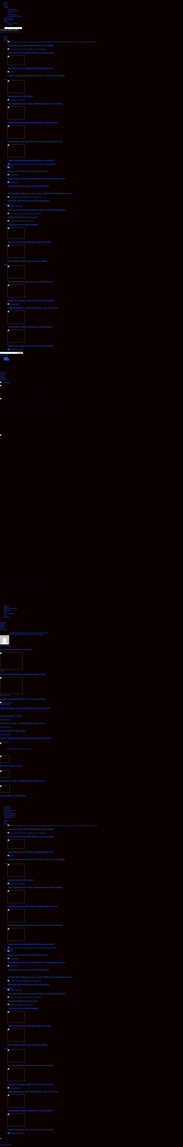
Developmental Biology (15, 16)
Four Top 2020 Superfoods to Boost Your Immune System (30, 282)
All (9, 164)
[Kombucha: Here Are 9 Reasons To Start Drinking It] (24, 197)
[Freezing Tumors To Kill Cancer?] (16, 92)
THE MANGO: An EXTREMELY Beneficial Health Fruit (30, 68)
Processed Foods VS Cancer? (11, 716)
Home (6, 2)
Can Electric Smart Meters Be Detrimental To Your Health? (31, 45)
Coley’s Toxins (12, 14)
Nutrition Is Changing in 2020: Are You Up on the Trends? (31, 300)
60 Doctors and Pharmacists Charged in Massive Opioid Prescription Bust (36, 210)
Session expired (5, 1141)
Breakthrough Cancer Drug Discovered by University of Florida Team (35, 141)
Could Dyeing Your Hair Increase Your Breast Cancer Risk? (31, 160)
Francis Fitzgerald (5, 645)
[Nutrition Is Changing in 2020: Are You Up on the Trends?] (16, 297)
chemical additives (9, 613)
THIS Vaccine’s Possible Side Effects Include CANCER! (29, 242)
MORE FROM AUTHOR (24, 649)
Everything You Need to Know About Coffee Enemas (28, 186)
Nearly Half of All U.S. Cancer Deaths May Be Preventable (25, 634)
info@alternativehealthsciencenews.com (19, 749)
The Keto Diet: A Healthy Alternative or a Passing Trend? (30, 327)
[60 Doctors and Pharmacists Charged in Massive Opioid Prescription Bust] (15, 206)
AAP (5, 605)
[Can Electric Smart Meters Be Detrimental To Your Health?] (53, 42)
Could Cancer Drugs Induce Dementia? (23, 225)
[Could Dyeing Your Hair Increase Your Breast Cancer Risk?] (16, 156)
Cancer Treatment (13, 11)
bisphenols (7, 610)
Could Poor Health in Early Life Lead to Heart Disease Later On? (29, 632)
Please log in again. (6, 1144)
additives (6, 606)
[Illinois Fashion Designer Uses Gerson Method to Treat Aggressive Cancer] (13, 175)
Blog (5, 4)
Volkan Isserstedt (5, 719)
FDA (5, 615)
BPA (5, 612)
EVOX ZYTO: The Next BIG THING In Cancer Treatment (31, 53)
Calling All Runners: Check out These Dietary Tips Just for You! (33, 308)
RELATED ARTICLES (8, 649)
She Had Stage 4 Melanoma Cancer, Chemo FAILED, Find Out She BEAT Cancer (40, 193)
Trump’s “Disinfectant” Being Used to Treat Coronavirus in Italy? (26, 738)
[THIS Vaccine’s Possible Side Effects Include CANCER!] (16, 238)
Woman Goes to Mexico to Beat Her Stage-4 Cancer (28, 171)
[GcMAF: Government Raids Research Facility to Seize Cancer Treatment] (11, 72)
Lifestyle (10, 24)
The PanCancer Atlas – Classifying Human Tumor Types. (22, 723)
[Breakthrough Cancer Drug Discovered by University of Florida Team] (16, 138)
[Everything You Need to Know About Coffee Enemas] (13, 182)
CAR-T (10, 12)
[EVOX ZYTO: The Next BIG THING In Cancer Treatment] (27, 49)
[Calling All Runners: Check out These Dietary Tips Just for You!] (13, 304)
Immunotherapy (9, 817)
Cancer (6, 7)
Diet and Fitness (12, 23)
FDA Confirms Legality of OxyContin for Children (27, 261)
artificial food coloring (10, 608)
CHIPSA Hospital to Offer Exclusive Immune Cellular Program (32, 122)
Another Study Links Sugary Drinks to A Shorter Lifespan (30, 346)
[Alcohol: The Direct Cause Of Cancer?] (24, 213)
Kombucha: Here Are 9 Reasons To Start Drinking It (28, 201)
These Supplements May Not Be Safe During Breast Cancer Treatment (35, 104)
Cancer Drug (11, 9)
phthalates (7, 617)
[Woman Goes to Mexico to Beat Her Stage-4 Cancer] (10, 167)
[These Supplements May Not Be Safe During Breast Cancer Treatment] (16, 100)
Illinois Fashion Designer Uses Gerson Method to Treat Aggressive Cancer (36, 179)
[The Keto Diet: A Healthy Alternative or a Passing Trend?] (16, 323)
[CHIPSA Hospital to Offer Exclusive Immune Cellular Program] (16, 119)
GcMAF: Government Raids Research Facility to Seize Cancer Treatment (36, 76)
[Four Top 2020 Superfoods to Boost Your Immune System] (16, 278)
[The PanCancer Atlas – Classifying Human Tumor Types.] (5, 777)
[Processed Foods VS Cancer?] (5, 762)
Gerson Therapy (9, 18)
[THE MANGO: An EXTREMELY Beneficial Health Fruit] (16, 64)
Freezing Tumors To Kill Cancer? (21, 96)
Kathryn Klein (4, 742)
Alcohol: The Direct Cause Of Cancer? (23, 217)
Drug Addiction (8, 19)
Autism (6, 6)
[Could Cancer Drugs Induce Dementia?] (20, 221)
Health (6, 21)
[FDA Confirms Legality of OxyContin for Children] (16, 257)
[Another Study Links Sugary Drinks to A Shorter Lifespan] (16, 342)
